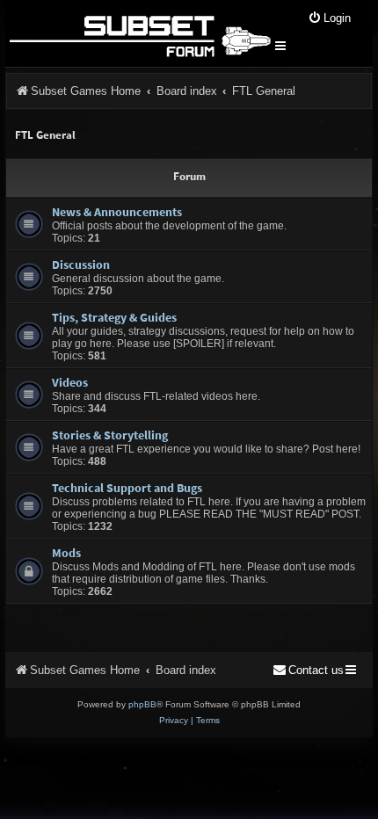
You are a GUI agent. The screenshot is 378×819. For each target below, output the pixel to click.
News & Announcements (117, 212)
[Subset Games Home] (139, 33)
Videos (70, 382)
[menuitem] (329, 19)
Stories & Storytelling (110, 435)
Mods (66, 553)
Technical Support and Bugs (127, 488)
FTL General (45, 134)
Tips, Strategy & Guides (114, 317)
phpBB (142, 704)
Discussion (81, 264)
